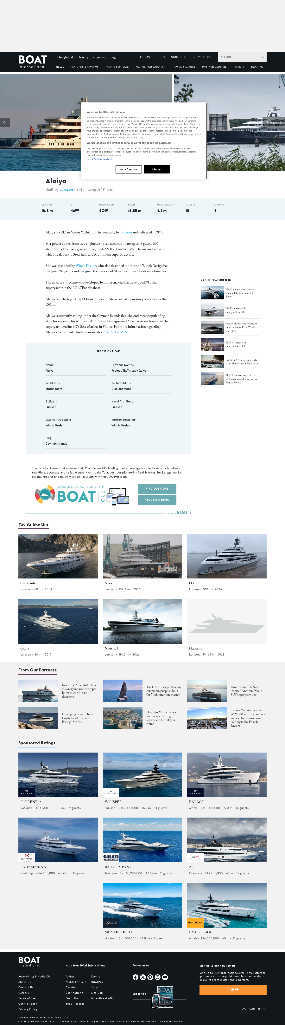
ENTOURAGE (200, 932)
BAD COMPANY (118, 867)
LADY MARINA (33, 867)
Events (95, 976)
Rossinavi (26, 808)
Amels (193, 808)
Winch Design (86, 265)
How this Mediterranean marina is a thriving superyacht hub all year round (162, 718)
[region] (144, 141)
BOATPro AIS (116, 332)
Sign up (233, 989)
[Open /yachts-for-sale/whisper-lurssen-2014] (142, 775)
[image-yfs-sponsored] (26, 796)
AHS (192, 867)
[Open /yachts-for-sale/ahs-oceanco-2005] (227, 840)
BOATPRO (257, 67)
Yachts (70, 976)
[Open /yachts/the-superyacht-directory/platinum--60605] (227, 621)
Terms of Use (27, 998)
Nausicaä (111, 648)
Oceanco (195, 873)
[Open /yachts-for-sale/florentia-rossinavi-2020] (58, 775)
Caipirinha (28, 583)
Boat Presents (75, 1003)
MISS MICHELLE (119, 932)
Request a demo (157, 499)
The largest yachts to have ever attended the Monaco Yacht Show (241, 293)
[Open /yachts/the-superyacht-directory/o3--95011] (227, 556)
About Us (24, 982)
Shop (94, 987)
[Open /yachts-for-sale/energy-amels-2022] (227, 775)
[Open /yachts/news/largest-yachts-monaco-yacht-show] (212, 292)
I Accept (157, 169)
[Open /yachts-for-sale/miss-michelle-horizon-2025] (142, 905)
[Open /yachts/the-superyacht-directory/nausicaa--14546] (142, 621)
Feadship (26, 873)
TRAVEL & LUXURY (183, 67)
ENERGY (196, 802)
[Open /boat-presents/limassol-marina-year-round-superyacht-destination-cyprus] (122, 718)
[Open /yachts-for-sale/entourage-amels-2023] (227, 905)
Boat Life (72, 998)
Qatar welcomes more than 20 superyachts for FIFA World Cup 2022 (241, 327)
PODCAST (145, 57)
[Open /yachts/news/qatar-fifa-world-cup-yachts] (212, 327)
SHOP (161, 57)
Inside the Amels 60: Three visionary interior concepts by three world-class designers (79, 691)
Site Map (97, 993)
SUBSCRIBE (179, 57)
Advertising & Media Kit (34, 976)
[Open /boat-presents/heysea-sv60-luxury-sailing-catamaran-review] (122, 691)
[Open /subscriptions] (158, 998)
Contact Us (26, 987)
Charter (71, 987)
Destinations (74, 993)
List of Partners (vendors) (99, 159)
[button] (5, 122)
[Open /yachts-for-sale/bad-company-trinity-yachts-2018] (142, 840)
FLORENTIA (30, 802)
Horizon (110, 938)
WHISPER (113, 802)
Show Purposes (128, 169)
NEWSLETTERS (203, 57)
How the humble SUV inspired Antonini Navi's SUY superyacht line (246, 691)
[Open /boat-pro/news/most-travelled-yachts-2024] (212, 310)
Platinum (196, 648)
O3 (191, 583)
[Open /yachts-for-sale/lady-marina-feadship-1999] (58, 840)
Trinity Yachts (114, 873)
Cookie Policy (27, 1003)
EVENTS (239, 67)
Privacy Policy (27, 1009)
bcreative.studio (102, 998)
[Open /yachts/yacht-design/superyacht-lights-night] (212, 344)
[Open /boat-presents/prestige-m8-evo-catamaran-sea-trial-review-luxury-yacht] (38, 718)
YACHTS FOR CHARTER (150, 67)
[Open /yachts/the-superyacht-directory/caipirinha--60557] (58, 556)
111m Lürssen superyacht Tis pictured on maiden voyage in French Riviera (241, 379)
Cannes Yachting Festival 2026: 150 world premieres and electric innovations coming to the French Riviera (248, 718)
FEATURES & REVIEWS (84, 67)
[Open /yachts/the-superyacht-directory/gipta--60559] (58, 621)
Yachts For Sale (76, 982)
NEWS (60, 67)
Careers (23, 993)
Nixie (109, 583)
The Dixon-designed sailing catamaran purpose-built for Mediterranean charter (163, 691)
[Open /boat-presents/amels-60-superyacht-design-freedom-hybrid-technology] (38, 691)
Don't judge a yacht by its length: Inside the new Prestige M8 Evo (77, 718)
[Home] (35, 62)
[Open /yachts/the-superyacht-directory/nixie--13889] (142, 556)
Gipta (24, 648)
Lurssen (66, 189)
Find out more (157, 488)
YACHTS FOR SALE (117, 67)
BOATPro (97, 982)
